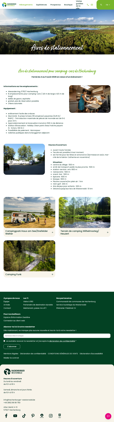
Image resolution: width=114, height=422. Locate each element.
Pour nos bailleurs (12, 314)
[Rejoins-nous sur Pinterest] (33, 415)
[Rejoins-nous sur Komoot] (42, 415)
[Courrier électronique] (92, 5)
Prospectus (55, 5)
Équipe (6, 301)
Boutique (68, 5)
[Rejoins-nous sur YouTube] (15, 415)
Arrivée (7, 304)
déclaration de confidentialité (62, 341)
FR (107, 5)
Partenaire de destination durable (38, 304)
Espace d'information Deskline (17, 317)
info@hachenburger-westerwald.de (19, 400)
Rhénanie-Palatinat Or (66, 308)
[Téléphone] (88, 5)
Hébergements (26, 5)
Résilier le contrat (11, 358)
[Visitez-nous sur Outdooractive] (59, 415)
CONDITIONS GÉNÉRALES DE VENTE (63, 353)
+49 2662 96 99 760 (12, 402)
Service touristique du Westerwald (71, 304)
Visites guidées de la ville (79, 5)
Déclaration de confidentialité (33, 353)
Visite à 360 (28, 301)
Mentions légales (11, 353)
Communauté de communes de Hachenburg (76, 301)
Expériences (41, 5)
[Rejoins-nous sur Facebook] (6, 415)
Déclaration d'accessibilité (91, 353)
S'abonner (11, 346)
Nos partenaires (64, 298)
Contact (7, 308)
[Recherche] (101, 5)
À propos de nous (12, 298)
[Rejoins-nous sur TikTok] (24, 415)
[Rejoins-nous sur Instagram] (50, 415)
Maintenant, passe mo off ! (35, 308)
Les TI (25, 298)
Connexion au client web (14, 320)
